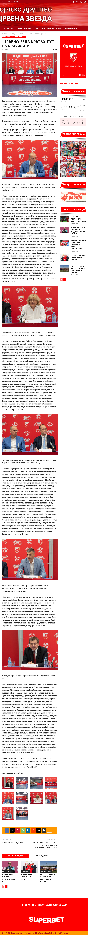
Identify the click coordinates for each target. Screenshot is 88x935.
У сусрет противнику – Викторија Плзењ (78, 219)
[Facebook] (73, 1)
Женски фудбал (46, 871)
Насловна (5, 34)
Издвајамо (14, 34)
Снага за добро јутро (12, 843)
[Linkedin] (28, 830)
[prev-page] (3, 886)
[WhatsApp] (23, 830)
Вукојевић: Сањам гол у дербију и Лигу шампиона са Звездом (45, 845)
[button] (83, 29)
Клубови (59, 28)
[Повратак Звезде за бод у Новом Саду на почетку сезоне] (48, 867)
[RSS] (81, 1)
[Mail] (77, 1)
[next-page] (6, 886)
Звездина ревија (71, 28)
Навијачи (50, 28)
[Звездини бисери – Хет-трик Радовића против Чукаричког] (64, 243)
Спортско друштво (18, 37)
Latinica (63, 84)
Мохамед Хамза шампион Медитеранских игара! (78, 231)
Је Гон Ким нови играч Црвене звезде (28, 876)
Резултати (39, 28)
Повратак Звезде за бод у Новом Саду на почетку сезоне (78, 269)
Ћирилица (73, 84)
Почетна (6, 28)
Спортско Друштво (25, 28)
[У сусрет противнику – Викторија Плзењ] (64, 219)
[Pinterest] (17, 830)
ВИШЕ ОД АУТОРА (43, 856)
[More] (49, 830)
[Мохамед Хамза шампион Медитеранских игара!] (10, 867)
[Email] (38, 830)
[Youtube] (84, 1)
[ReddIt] (33, 830)
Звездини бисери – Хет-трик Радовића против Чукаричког (78, 245)
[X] (12, 830)
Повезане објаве (15, 856)
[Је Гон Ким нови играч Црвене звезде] (29, 867)
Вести (13, 28)
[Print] (44, 830)
